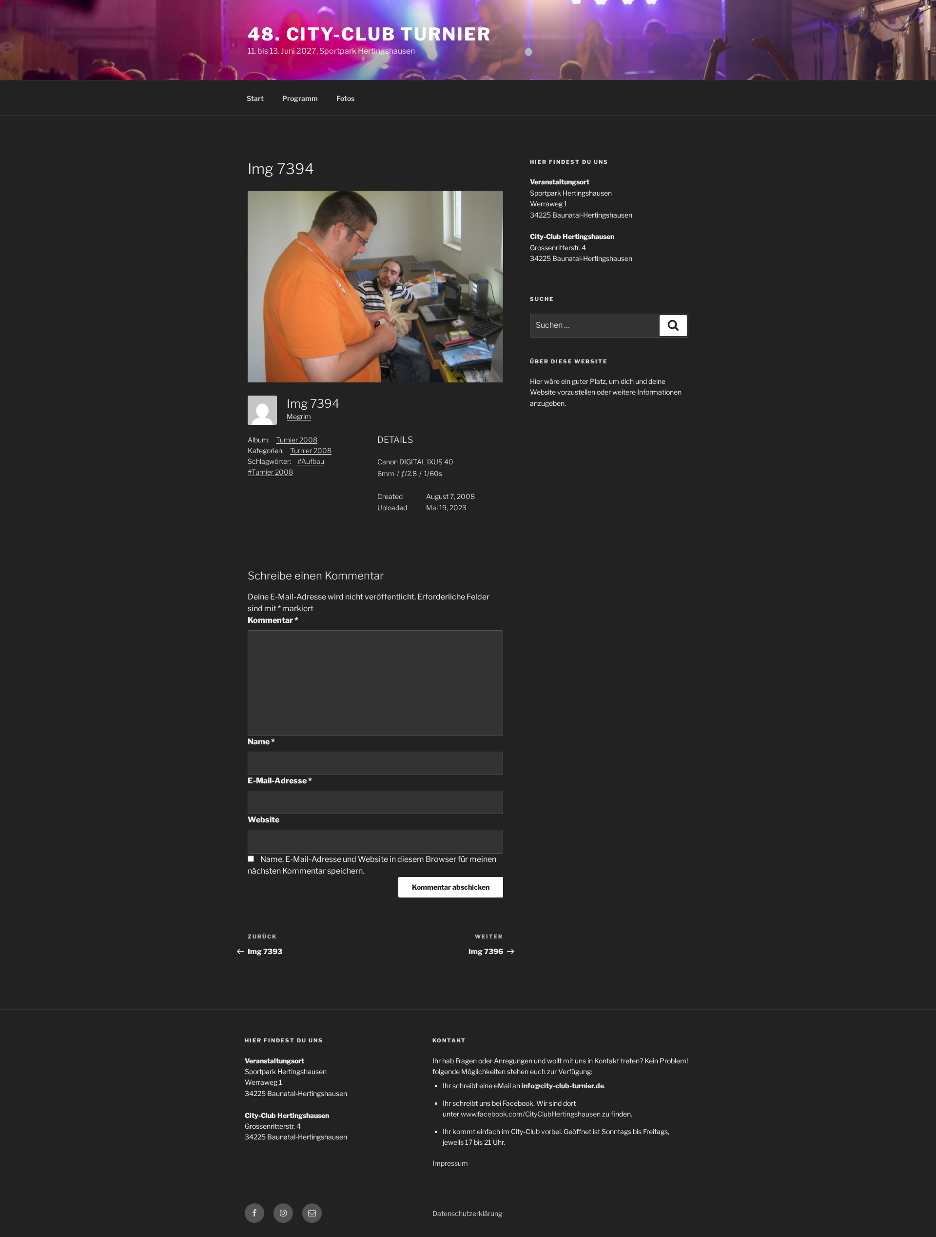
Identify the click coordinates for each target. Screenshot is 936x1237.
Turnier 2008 (296, 440)
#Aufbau (310, 461)
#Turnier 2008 (270, 472)
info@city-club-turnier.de (563, 1085)
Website (263, 819)
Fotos (345, 98)
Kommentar (273, 620)
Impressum (450, 1163)
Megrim (299, 416)
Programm (300, 98)
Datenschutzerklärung (467, 1213)
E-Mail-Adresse (280, 780)
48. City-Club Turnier (369, 34)
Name (261, 741)
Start (255, 98)
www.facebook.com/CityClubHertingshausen (531, 1114)
